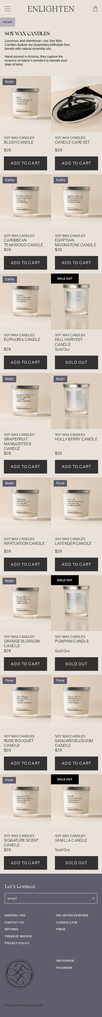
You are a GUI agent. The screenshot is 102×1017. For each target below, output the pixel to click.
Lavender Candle (73, 543)
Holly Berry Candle (76, 439)
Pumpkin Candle (72, 641)
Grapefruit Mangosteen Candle (17, 444)
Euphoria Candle (22, 339)
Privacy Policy (17, 943)
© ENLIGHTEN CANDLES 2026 (24, 1005)
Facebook (64, 968)
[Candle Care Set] (76, 104)
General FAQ (15, 915)
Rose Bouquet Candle (19, 743)
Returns (11, 929)
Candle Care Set (72, 142)
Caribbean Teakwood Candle (23, 242)
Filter (7, 22)
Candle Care (66, 922)
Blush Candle (19, 142)
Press (60, 929)
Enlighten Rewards (72, 915)
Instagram (65, 960)
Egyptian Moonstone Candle (75, 242)
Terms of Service (18, 936)
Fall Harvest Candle (69, 342)
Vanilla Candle (71, 840)
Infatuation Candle (24, 543)
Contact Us (14, 922)
